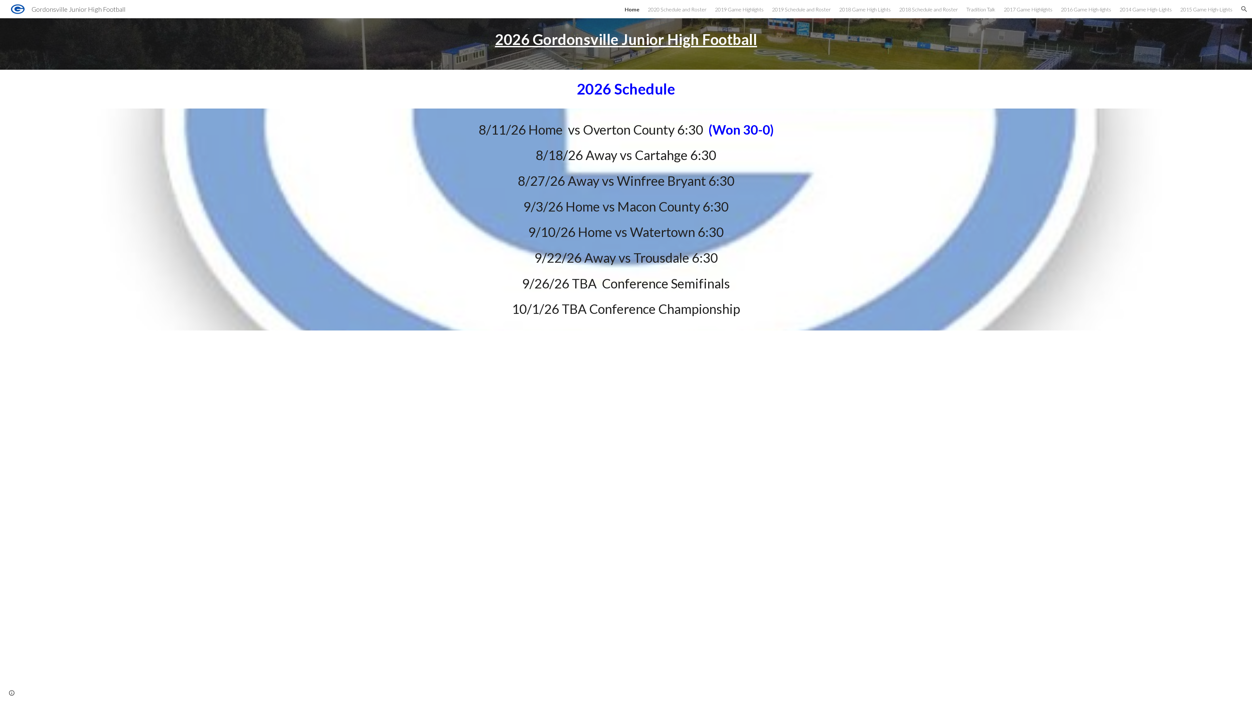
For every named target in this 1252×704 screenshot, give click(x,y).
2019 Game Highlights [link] (739, 9)
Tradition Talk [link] (980, 9)
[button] (1244, 9)
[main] (626, 39)
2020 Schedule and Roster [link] (677, 9)
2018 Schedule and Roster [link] (928, 9)
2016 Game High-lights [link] (1086, 9)
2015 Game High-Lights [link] (1206, 9)
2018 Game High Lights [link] (865, 9)
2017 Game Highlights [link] (1028, 9)
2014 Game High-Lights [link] (1146, 9)
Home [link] (632, 9)
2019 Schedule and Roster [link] (801, 9)
